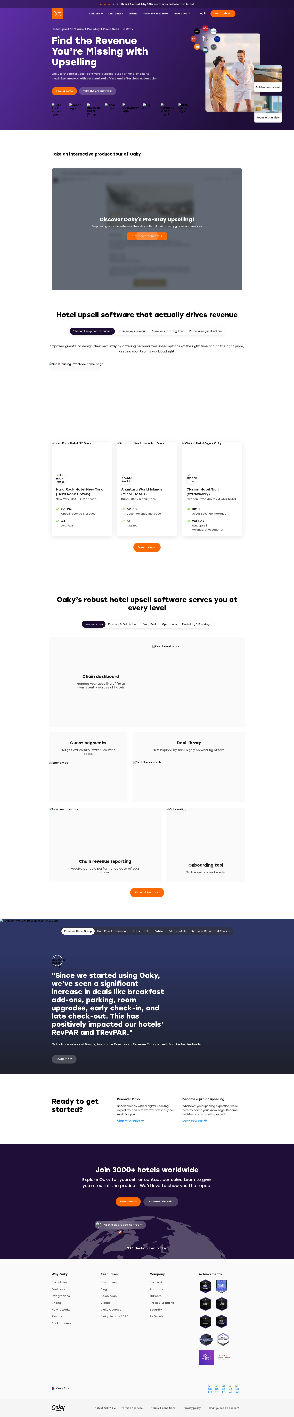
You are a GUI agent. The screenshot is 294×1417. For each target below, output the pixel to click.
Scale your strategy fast (168, 331)
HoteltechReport (183, 4)
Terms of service (132, 1408)
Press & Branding (162, 1302)
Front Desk (111, 29)
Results (57, 1316)
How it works (61, 1309)
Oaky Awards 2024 (114, 1316)
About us (156, 1289)
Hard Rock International (112, 931)
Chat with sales (128, 1120)
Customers (109, 1282)
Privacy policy (192, 1408)
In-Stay (127, 29)
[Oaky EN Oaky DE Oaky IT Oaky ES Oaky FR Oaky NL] (62, 1388)
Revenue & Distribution (122, 624)
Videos (105, 1302)
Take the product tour (97, 91)
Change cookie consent (224, 1408)
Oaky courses (192, 1120)
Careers (155, 1296)
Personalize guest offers (205, 331)
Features (58, 1289)
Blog (104, 1289)
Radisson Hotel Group (78, 931)
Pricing (57, 1302)
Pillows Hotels (177, 931)
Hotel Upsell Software (68, 29)
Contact (156, 1282)
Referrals (156, 1316)
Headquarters (94, 624)
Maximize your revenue (132, 331)
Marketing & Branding (196, 624)
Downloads (109, 1296)
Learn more (64, 1059)
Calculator (59, 1282)
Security (156, 1309)
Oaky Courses (111, 1309)
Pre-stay (93, 29)
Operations (169, 624)
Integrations (61, 1296)
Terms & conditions (163, 1408)
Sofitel (159, 931)
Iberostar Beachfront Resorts (210, 931)
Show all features (147, 892)
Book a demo (223, 13)
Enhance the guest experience (92, 331)
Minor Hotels (141, 931)
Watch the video (163, 1201)
